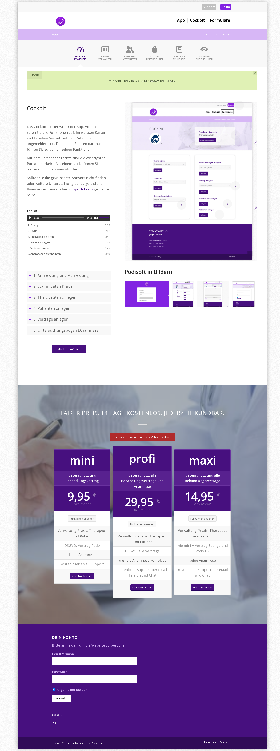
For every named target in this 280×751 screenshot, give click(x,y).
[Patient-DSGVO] (224, 303)
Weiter (248, 294)
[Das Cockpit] (189, 303)
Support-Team (81, 189)
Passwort (59, 671)
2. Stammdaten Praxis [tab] (53, 286)
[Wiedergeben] (30, 218)
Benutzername (63, 654)
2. (32, 231)
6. (44, 254)
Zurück (133, 294)
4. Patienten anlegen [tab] (52, 308)
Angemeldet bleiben (71, 689)
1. (34, 225)
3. (41, 236)
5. (39, 248)
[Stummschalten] (96, 218)
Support (209, 7)
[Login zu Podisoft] (164, 303)
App (55, 34)
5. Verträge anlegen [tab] (51, 319)
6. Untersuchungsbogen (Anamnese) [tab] (66, 330)
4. (39, 242)
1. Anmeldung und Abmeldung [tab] (61, 275)
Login (226, 7)
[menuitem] (209, 7)
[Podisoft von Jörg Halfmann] (60, 20)
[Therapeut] (251, 303)
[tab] (80, 54)
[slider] (104, 218)
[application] (68, 218)
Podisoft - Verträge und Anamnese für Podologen (77, 742)
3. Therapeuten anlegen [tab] (55, 297)
